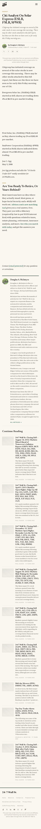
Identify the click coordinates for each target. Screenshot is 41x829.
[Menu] (36, 4)
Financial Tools (30, 798)
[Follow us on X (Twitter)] (7, 810)
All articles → (16, 422)
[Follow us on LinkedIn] (11, 810)
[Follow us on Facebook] (3, 810)
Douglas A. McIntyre (17, 45)
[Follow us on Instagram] (18, 810)
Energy (5, 11)
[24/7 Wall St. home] (4, 4)
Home (4, 798)
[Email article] (12, 51)
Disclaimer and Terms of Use (11, 802)
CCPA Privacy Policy (8, 805)
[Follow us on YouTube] (14, 810)
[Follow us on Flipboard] (25, 810)
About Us (11, 798)
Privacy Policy (27, 802)
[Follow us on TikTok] (22, 810)
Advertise (20, 805)
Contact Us (19, 798)
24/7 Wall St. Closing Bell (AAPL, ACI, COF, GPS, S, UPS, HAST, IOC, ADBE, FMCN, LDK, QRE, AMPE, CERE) (26, 612)
